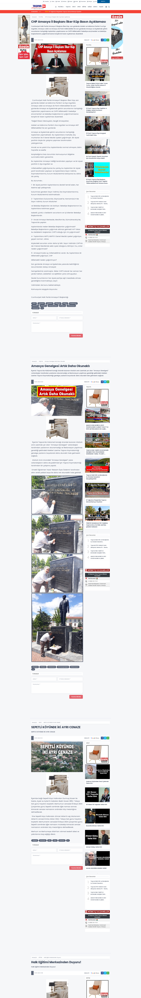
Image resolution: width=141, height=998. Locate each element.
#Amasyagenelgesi (63, 667)
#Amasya (41, 303)
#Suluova (43, 305)
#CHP (34, 303)
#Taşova (62, 305)
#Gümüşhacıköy (53, 305)
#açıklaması (73, 303)
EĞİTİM (84, 7)
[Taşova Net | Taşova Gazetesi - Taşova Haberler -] (38, 6)
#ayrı (55, 840)
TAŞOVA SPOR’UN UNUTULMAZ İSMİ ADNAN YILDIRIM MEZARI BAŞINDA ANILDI (68, 11)
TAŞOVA (68, 7)
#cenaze (62, 840)
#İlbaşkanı (49, 303)
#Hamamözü (71, 305)
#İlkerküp (57, 303)
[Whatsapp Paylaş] (108, 40)
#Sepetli (35, 840)
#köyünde (42, 840)
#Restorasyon (74, 667)
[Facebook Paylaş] (102, 40)
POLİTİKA (60, 7)
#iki (49, 840)
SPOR (78, 7)
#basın (65, 303)
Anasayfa (34, 17)
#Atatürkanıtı (52, 667)
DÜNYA (95, 7)
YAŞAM (101, 7)
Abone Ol (86, 40)
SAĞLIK (90, 7)
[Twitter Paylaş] (105, 40)
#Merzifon (35, 305)
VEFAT (74, 7)
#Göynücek (35, 308)
